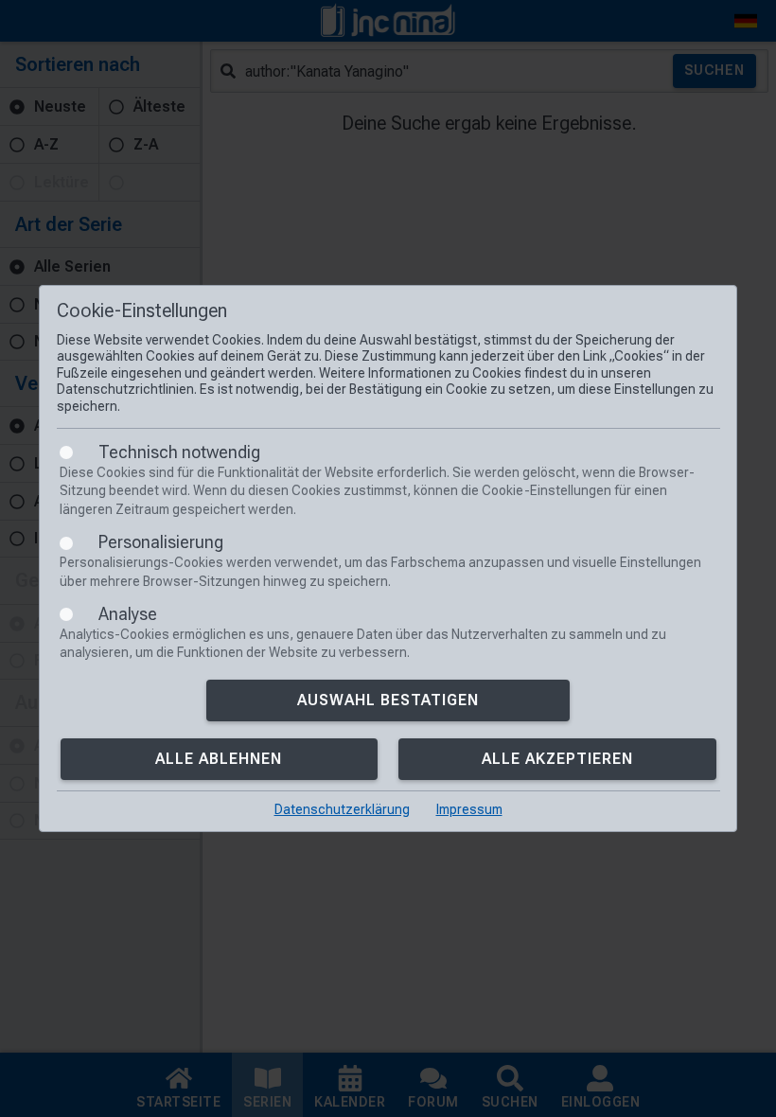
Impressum (469, 809)
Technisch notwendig (179, 452)
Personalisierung (160, 542)
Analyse (127, 614)
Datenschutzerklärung (342, 809)
